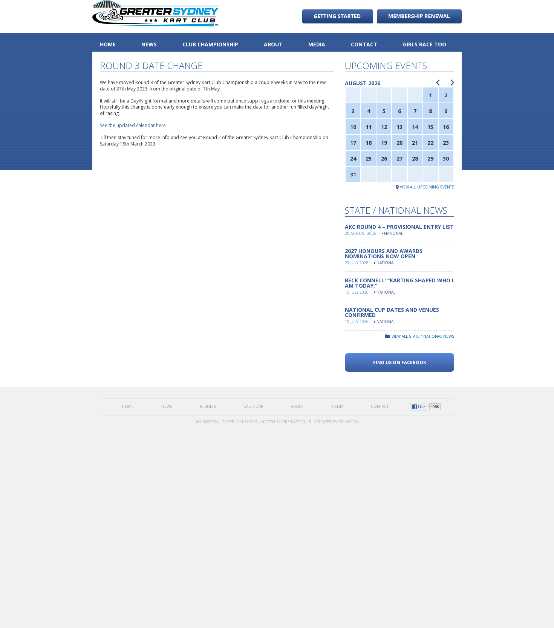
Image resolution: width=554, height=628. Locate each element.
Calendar (253, 406)
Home (108, 44)
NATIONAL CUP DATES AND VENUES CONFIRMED (392, 312)
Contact (364, 44)
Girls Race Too (424, 44)
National (393, 233)
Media (316, 44)
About (273, 44)
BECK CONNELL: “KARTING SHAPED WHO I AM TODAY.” (399, 283)
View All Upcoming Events (427, 187)
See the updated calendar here (133, 125)
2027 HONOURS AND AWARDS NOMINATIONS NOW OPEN (383, 253)
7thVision (348, 421)
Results (208, 406)
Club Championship (210, 44)
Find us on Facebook (399, 362)
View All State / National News (423, 336)
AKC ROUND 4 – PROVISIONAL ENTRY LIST (399, 226)
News (149, 44)
